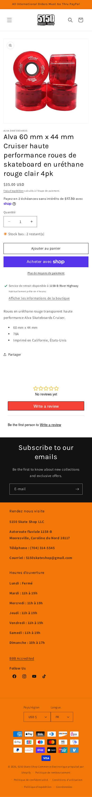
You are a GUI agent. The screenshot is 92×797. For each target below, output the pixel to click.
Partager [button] (14, 354)
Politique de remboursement (53, 772)
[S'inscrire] (77, 489)
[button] (9, 20)
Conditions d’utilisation (67, 779)
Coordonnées (64, 787)
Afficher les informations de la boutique (39, 298)
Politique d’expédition (37, 787)
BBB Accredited (21, 658)
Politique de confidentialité (31, 779)
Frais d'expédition (14, 190)
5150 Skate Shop (28, 766)
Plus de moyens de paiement (46, 273)
